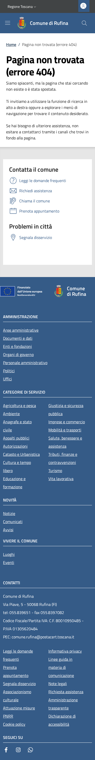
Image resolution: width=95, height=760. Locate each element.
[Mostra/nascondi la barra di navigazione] (7, 23)
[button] (22, 6)
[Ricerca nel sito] (84, 23)
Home (11, 44)
